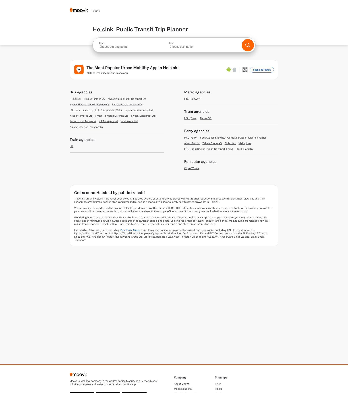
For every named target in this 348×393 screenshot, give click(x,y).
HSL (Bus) (75, 98)
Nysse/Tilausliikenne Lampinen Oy (89, 104)
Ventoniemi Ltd (129, 121)
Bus (122, 230)
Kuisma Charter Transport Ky (86, 126)
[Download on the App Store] (234, 70)
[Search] (248, 45)
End (171, 43)
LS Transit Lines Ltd (81, 110)
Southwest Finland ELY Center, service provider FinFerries (233, 137)
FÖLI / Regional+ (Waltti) (109, 110)
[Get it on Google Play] (228, 70)
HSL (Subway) (192, 98)
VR (71, 146)
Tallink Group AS (212, 143)
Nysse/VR (206, 118)
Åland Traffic (192, 143)
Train (129, 230)
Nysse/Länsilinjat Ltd (143, 115)
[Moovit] (79, 10)
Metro (136, 230)
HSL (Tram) (190, 118)
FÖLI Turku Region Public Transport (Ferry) (208, 148)
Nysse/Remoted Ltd (81, 115)
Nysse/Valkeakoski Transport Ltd (127, 98)
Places (218, 388)
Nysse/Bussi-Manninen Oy (127, 104)
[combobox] (134, 47)
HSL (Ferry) (190, 137)
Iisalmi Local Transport (83, 121)
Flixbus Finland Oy (94, 98)
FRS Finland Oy (244, 148)
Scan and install (262, 69)
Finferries (230, 143)
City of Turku (191, 168)
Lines (218, 383)
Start (102, 43)
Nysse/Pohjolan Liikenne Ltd (111, 115)
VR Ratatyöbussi (108, 121)
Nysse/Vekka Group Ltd (139, 110)
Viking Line (245, 143)
